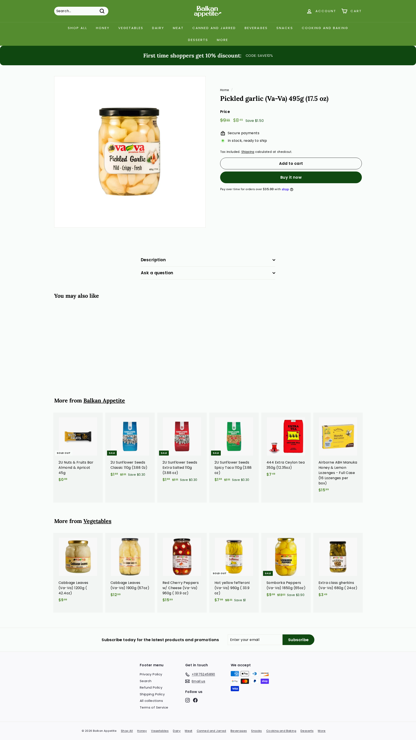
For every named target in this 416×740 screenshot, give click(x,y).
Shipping (247, 152)
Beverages (256, 28)
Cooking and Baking (325, 28)
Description (153, 260)
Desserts (198, 40)
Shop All (77, 28)
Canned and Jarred (214, 28)
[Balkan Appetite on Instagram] (187, 700)
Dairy (158, 28)
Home (224, 90)
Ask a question (157, 273)
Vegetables (130, 28)
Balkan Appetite (104, 400)
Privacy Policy (151, 674)
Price (225, 111)
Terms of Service (154, 707)
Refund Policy (151, 687)
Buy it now (291, 177)
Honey (103, 28)
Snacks (284, 28)
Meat (178, 28)
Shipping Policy (152, 694)
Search (145, 681)
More (222, 40)
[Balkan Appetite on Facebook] (195, 700)
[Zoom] (129, 151)
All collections (151, 700)
